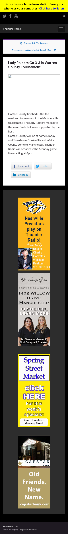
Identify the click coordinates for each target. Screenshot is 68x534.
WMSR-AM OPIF (11, 526)
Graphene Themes (28, 529)
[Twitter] (5, 15)
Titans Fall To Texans (36, 43)
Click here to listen (51, 8)
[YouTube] (16, 15)
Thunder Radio (12, 28)
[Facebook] (10, 15)
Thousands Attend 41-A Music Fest (32, 50)
